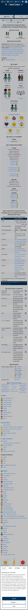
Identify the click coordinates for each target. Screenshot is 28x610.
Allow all (14, 598)
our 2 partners (8, 574)
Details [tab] (10, 568)
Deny (14, 606)
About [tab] (24, 568)
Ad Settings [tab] (17, 568)
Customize (13, 602)
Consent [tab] (4, 568)
